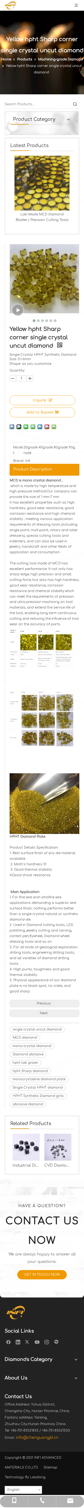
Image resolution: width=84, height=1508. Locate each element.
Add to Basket (40, 412)
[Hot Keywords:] (75, 104)
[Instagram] (46, 1342)
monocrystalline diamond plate (39, 1079)
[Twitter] (27, 1342)
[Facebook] (8, 1342)
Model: (18, 450)
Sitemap (50, 1467)
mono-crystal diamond (32, 1046)
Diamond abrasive (28, 1054)
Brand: (18, 461)
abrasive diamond (28, 1104)
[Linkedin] (18, 1342)
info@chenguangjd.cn (37, 1438)
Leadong (38, 1477)
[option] (42, 189)
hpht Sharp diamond (30, 1071)
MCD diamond (25, 1037)
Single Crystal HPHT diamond (38, 1087)
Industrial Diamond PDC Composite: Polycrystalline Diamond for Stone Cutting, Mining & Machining (26, 1165)
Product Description (32, 469)
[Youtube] (37, 1342)
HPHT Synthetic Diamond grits (38, 1096)
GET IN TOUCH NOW (42, 1274)
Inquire (39, 400)
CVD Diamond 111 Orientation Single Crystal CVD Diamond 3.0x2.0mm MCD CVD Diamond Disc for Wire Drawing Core (57, 1165)
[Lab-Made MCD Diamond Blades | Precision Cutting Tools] (42, 183)
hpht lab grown (25, 1062)
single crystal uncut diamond (37, 1029)
